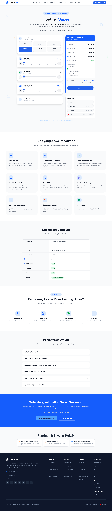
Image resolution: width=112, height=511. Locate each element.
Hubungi (77, 2)
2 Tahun (39, 49)
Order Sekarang (81, 88)
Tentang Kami (97, 462)
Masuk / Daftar (100, 2)
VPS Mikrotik (82, 469)
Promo (71, 2)
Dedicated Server (83, 476)
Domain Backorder (54, 469)
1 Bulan (25, 43)
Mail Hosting (67, 473)
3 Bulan (40, 43)
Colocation (81, 480)
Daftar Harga (97, 487)
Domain (52, 2)
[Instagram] (11, 482)
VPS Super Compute (84, 466)
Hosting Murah (67, 462)
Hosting (33, 2)
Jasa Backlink (97, 495)
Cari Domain (52, 462)
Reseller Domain (53, 473)
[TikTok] (19, 482)
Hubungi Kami (97, 466)
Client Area (94, 504)
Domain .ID (52, 466)
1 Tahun (25, 49)
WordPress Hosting (69, 469)
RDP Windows (82, 473)
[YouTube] (23, 482)
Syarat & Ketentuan (99, 484)
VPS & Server (42, 2)
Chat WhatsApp (68, 418)
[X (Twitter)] (15, 482)
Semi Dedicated (68, 476)
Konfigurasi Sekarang (47, 418)
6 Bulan (54, 43)
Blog (66, 2)
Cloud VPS (81, 462)
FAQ (95, 476)
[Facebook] (7, 482)
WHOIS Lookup (53, 476)
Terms (87, 504)
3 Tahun (54, 49)
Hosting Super (67, 466)
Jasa (59, 2)
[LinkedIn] (27, 482)
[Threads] (31, 482)
